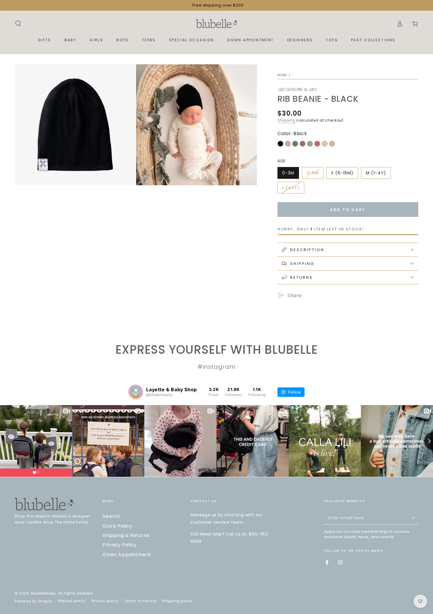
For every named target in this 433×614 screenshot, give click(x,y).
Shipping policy (177, 601)
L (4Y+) (291, 188)
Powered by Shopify (34, 601)
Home (282, 75)
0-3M (288, 173)
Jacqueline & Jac (297, 89)
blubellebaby (43, 593)
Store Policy (117, 526)
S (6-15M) (342, 173)
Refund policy (71, 601)
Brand (293, 308)
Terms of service (140, 601)
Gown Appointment (127, 554)
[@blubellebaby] (135, 392)
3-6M (313, 173)
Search (111, 516)
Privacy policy (104, 601)
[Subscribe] (414, 517)
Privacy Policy (120, 544)
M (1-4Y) (376, 173)
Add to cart (348, 209)
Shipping (286, 120)
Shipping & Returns (126, 535)
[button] (18, 23)
